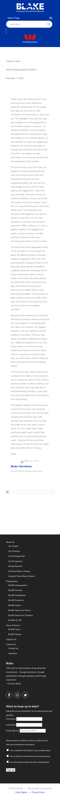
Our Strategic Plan (16, 556)
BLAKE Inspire (14, 605)
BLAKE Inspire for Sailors (19, 610)
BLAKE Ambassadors (17, 585)
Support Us (11, 639)
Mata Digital (21, 792)
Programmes (12, 581)
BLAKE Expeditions (17, 595)
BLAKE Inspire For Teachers (20, 615)
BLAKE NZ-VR (14, 620)
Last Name (11, 724)
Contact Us (11, 644)
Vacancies (12, 653)
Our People (13, 546)
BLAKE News (14, 629)
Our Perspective (15, 561)
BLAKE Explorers (16, 600)
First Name (11, 719)
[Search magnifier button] (49, 24)
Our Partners (14, 551)
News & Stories (13, 625)
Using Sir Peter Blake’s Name (21, 576)
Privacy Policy (38, 792)
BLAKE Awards (15, 590)
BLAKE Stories (14, 634)
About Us (10, 542)
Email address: (13, 730)
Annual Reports (15, 566)
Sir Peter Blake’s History (19, 571)
